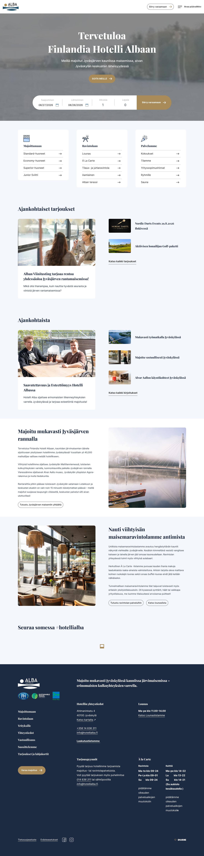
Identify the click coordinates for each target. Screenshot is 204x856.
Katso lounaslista (157, 602)
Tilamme (146, 160)
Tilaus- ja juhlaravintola (95, 168)
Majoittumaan (32, 146)
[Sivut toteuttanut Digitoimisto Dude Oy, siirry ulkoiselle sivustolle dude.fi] (180, 839)
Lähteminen (77, 100)
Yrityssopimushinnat (153, 168)
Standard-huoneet (34, 153)
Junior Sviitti (30, 175)
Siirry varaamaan (158, 6)
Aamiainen (88, 175)
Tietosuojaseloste (27, 839)
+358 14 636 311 (86, 728)
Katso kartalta (85, 719)
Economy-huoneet (34, 160)
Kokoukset (147, 153)
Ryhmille (146, 175)
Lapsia (125, 99)
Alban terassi (89, 182)
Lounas (86, 153)
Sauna (144, 182)
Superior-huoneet (33, 168)
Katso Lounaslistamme (151, 715)
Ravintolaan (90, 146)
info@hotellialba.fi (87, 732)
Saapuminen (47, 100)
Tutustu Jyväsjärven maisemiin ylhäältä (40, 504)
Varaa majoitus (29, 770)
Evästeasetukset (49, 839)
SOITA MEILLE (99, 78)
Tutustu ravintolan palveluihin (126, 602)
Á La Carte (88, 160)
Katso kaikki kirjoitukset (123, 392)
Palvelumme (149, 146)
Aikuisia (103, 99)
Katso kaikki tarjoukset (122, 261)
